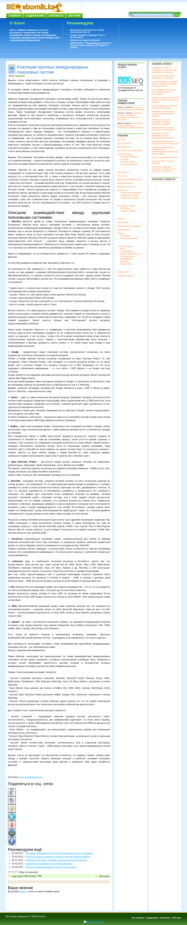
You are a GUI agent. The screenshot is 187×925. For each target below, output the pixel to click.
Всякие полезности (126, 187)
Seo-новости (123, 172)
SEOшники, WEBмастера (129, 179)
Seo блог (121, 139)
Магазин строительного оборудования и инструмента (165, 142)
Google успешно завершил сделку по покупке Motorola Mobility (58, 856)
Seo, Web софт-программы (129, 150)
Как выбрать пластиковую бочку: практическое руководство (164, 92)
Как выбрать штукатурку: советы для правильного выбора (163, 113)
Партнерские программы (128, 226)
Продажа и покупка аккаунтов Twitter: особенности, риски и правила (165, 100)
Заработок (122, 190)
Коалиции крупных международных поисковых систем (52, 69)
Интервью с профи (126, 206)
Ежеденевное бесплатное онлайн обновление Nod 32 (87, 31)
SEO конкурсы (124, 147)
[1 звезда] (9, 872)
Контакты (56, 15)
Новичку (121, 219)
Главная (14, 15)
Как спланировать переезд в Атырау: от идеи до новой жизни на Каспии (165, 83)
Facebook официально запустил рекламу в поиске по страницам (59, 853)
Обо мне (74, 15)
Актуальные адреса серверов (85, 40)
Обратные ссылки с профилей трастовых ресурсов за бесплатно (129, 116)
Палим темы (123, 222)
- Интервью (124, 208)
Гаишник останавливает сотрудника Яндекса (49, 863)
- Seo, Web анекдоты (128, 164)
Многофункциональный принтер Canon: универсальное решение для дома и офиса (165, 150)
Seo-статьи (104, 876)
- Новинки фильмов (128, 238)
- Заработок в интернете (130, 193)
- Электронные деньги (129, 198)
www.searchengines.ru (30, 777)
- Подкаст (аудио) (127, 211)
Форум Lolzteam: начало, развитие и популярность (163, 128)
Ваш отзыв (17, 876)
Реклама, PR (123, 272)
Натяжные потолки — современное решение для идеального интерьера (164, 70)
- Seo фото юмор (127, 161)
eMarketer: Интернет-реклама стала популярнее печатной (56, 860)
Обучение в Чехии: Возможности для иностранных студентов (163, 135)
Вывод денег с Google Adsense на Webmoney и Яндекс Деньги (131, 125)
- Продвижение (126, 259)
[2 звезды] (11, 872)
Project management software (165, 157)
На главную (138, 918)
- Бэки (122, 249)
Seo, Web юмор (124, 154)
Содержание (35, 15)
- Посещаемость (127, 256)
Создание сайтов (125, 275)
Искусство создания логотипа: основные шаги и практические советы (164, 169)
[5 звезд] (18, 872)
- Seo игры (124, 159)
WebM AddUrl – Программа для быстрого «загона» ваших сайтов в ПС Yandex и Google (90, 45)
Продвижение (123, 230)
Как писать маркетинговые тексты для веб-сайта (51, 867)
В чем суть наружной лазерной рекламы (130, 108)
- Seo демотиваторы (128, 156)
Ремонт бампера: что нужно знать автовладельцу (165, 107)
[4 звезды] (15, 872)
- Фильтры (123, 261)
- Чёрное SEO (125, 264)
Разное (120, 233)
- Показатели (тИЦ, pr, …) (131, 254)
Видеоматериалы (125, 183)
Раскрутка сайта (125, 246)
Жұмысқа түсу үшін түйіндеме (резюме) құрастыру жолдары (161, 121)
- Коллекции (124, 236)
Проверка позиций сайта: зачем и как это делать (163, 77)
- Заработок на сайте (129, 195)
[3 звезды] (13, 872)
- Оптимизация (126, 251)
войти (23, 891)
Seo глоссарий (124, 143)
